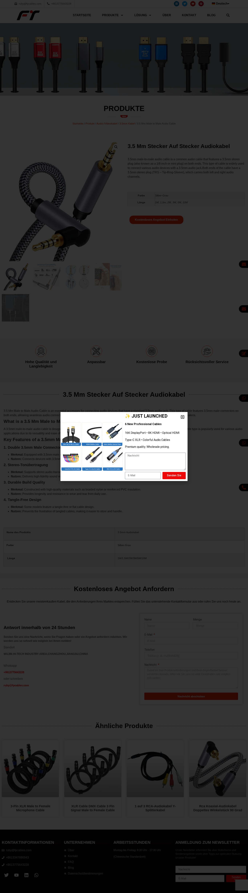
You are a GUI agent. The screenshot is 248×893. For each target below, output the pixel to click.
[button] (182, 417)
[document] (124, 446)
